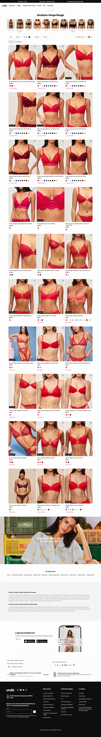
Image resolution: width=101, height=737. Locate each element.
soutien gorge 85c (73, 574)
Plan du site (63, 711)
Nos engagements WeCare (85, 698)
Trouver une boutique (48, 693)
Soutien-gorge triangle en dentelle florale (47, 81)
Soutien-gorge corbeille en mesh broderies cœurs (21, 363)
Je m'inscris (46, 674)
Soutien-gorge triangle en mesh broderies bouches (77, 363)
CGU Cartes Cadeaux (66, 701)
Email (7, 708)
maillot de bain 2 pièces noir (17, 574)
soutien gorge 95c (28, 574)
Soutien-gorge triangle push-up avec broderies (48, 410)
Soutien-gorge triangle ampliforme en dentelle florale (50, 176)
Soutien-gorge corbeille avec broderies (18, 410)
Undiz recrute (82, 704)
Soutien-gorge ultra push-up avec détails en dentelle (22, 81)
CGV (62, 698)
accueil (48, 10)
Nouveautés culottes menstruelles (75, 1)
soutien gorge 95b (90, 574)
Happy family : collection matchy (47, 1)
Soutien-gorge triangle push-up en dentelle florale (77, 270)
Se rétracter (46, 701)
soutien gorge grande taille (54, 574)
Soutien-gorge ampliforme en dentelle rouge (48, 505)
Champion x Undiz (22, 1)
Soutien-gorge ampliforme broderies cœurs (48, 363)
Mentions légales (65, 696)
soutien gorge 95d (37, 574)
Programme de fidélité (48, 707)
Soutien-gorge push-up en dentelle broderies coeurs (78, 410)
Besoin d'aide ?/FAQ (48, 696)
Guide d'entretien (83, 701)
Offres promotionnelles (66, 693)
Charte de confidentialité (66, 704)
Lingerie (52, 10)
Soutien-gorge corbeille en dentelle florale (75, 81)
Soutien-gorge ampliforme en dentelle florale (20, 129)
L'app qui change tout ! (48, 704)
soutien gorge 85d (81, 574)
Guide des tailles (47, 717)
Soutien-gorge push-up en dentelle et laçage (20, 270)
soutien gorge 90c (64, 574)
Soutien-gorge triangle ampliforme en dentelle (20, 223)
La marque (81, 693)
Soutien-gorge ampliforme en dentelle (46, 315)
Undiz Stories (82, 696)
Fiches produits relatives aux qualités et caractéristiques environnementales (85, 709)
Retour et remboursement (49, 698)
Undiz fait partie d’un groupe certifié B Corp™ (69, 673)
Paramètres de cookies (66, 714)
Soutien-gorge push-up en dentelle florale (75, 129)
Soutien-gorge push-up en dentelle (46, 223)
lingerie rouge (44, 574)
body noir (9, 574)
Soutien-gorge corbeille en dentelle (74, 315)
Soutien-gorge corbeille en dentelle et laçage (48, 270)
